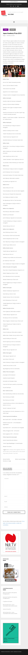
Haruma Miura (6, 451)
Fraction (10, 601)
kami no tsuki (18, 451)
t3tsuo (4, 592)
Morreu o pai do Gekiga (20, 459)
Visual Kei (9, 609)
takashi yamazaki (8, 453)
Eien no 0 (23, 449)
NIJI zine (11, 14)
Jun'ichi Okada (12, 451)
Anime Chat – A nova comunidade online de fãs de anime (10, 605)
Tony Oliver (15, 453)
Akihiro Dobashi (9, 449)
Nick (4, 604)
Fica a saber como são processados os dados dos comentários (13, 523)
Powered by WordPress (5, 651)
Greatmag (15, 651)
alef (3, 612)
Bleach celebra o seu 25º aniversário (14, 4)
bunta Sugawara (17, 449)
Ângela (4, 35)
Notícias (12, 29)
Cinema (5, 29)
